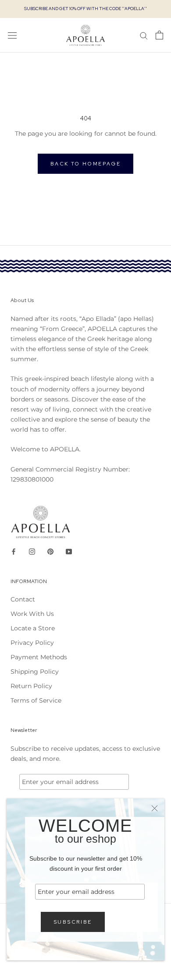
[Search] (144, 35)
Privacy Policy (32, 643)
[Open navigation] (12, 35)
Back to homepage (85, 163)
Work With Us (32, 614)
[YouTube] (69, 551)
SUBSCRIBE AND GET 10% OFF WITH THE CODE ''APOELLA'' (85, 8)
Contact (23, 599)
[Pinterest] (50, 551)
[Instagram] (32, 551)
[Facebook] (14, 551)
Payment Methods (39, 657)
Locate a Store (33, 628)
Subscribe (72, 921)
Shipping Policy (35, 671)
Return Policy (31, 686)
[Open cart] (159, 35)
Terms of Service (36, 700)
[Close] (154, 808)
